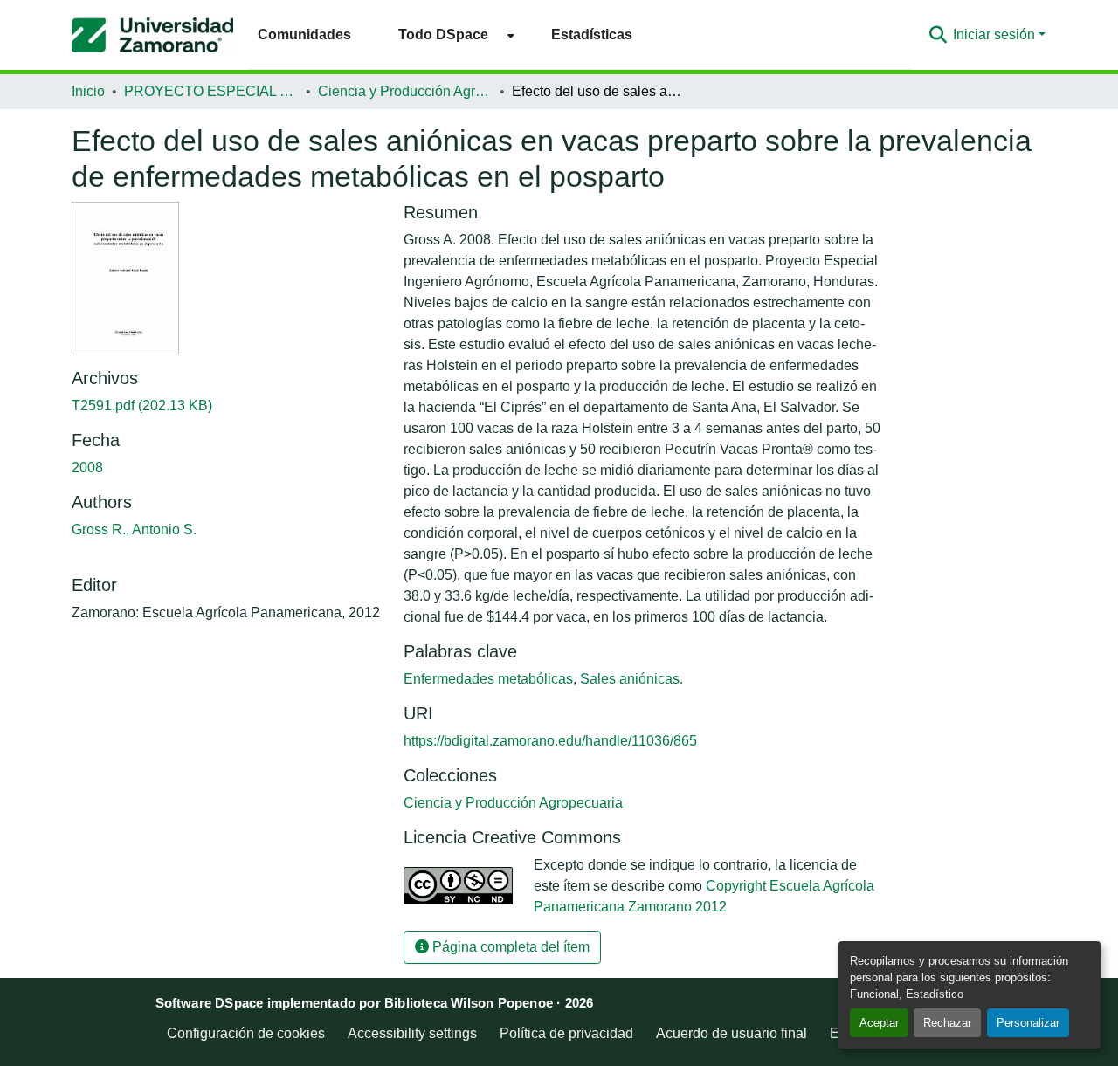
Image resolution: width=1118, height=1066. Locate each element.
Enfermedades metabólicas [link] (488, 678)
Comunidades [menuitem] (304, 34)
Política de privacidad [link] (566, 1033)
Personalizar (1028, 1022)
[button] (152, 34)
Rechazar (947, 1022)
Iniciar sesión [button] (996, 34)
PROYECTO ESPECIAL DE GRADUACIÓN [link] (211, 91)
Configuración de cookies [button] (246, 1033)
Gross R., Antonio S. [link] (134, 529)
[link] (227, 405)
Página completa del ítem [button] (509, 946)
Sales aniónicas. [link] (631, 678)
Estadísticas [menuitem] (591, 34)
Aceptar (879, 1022)
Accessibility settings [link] (412, 1033)
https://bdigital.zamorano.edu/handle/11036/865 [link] (550, 740)
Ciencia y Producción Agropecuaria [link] (405, 91)
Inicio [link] (88, 91)
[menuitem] (451, 34)
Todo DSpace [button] (443, 34)
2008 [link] (87, 467)
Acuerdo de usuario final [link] (731, 1033)
